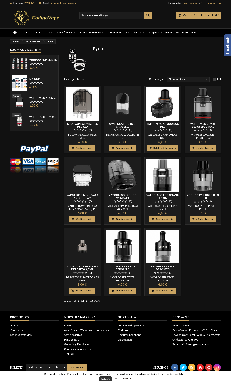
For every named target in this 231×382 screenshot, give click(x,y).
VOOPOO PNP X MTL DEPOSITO (162, 268)
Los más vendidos (25, 50)
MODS (138, 32)
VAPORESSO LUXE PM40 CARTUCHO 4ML (82, 196)
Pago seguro (71, 339)
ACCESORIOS (184, 32)
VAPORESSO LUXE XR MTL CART (122, 196)
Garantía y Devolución (77, 344)
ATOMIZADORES (90, 32)
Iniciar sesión (189, 3)
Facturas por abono (129, 335)
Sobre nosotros (73, 335)
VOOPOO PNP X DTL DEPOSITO (123, 268)
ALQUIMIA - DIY (159, 32)
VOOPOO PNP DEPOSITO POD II (203, 196)
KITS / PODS (65, 32)
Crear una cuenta (211, 3)
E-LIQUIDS (43, 32)
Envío (67, 325)
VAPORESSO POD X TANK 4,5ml (162, 196)
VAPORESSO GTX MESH (43, 117)
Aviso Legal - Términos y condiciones (86, 330)
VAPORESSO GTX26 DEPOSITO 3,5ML (202, 125)
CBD (26, 32)
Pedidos (123, 330)
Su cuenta (127, 317)
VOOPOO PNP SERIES (43, 59)
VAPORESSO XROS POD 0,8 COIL (43, 97)
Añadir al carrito (82, 148)
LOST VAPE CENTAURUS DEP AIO (82, 125)
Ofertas (14, 325)
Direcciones (125, 339)
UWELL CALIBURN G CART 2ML (122, 125)
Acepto (105, 379)
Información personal (131, 325)
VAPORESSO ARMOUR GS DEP (162, 125)
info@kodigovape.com (63, 3)
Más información (123, 378)
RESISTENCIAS (117, 32)
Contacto (180, 317)
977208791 (30, 3)
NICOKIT (35, 78)
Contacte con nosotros (77, 349)
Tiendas (69, 353)
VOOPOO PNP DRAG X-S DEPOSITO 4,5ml (82, 268)
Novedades (16, 330)
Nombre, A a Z (189, 79)
